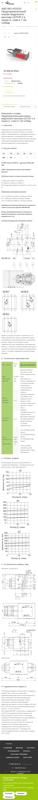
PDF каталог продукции (19, 754)
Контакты (26, 751)
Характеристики (25, 106)
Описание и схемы (9, 106)
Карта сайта (27, 757)
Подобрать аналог (12, 757)
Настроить (21, 793)
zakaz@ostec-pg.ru (20, 768)
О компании (7, 748)
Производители (13, 751)
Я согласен (8, 793)
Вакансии (19, 748)
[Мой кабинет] (31, 3)
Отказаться (9, 797)
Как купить (31, 748)
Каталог (8, 92)
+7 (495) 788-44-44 (14, 764)
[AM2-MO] (19, 54)
